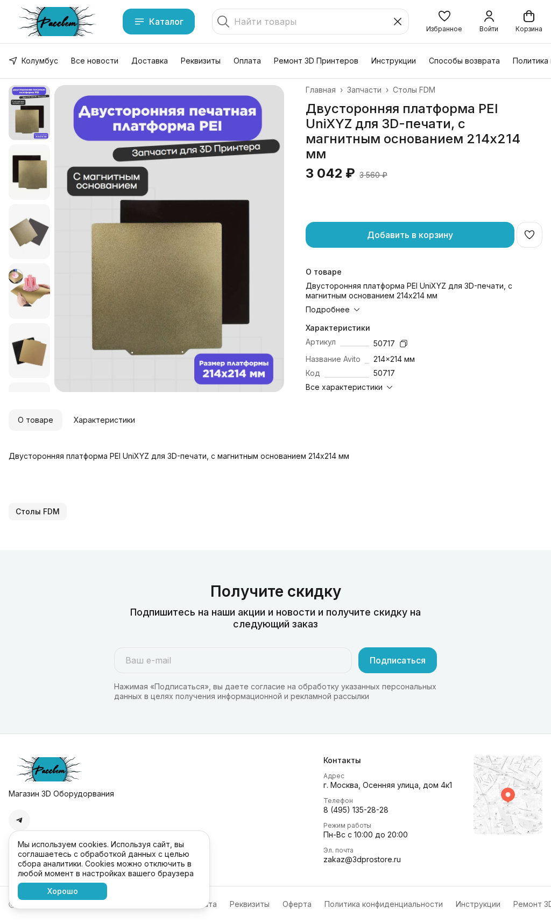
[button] (444, 21)
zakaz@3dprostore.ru (362, 859)
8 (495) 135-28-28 (355, 809)
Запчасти (364, 89)
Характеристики (104, 419)
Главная (321, 89)
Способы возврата (464, 60)
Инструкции (393, 60)
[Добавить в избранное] (529, 235)
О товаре (35, 419)
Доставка (149, 60)
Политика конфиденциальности (383, 904)
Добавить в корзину (410, 234)
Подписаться (398, 660)
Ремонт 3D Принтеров (316, 60)
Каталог (166, 21)
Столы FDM (414, 89)
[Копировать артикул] (403, 343)
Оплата (247, 60)
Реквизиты (201, 60)
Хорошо (62, 891)
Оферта (297, 904)
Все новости (94, 60)
